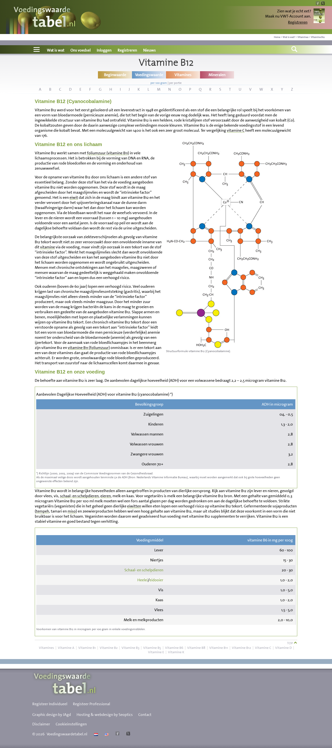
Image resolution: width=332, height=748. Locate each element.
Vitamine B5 (152, 647)
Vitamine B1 (87, 647)
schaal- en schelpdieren (79, 495)
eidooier (156, 580)
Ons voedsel (80, 50)
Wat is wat (55, 50)
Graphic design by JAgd (51, 714)
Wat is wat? (289, 37)
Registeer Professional (91, 703)
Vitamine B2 (109, 647)
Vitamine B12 (318, 37)
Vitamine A (66, 647)
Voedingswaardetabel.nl (67, 734)
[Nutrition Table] (106, 734)
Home (277, 37)
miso (72, 511)
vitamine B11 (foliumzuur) (89, 347)
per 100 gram (158, 83)
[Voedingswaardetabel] (44, 17)
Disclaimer (41, 724)
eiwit (74, 197)
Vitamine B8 (196, 647)
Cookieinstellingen (71, 724)
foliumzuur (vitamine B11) (108, 153)
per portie (175, 83)
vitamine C (236, 130)
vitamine (47, 247)
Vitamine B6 (174, 647)
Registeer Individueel (49, 703)
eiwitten (134, 506)
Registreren (297, 22)
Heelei (142, 580)
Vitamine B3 (130, 647)
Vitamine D (283, 647)
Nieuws (149, 50)
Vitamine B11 (218, 647)
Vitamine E (156, 652)
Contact (144, 714)
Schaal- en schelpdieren (143, 570)
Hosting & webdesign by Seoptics (105, 714)
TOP (290, 643)
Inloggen (104, 50)
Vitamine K (176, 652)
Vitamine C (263, 647)
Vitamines (302, 37)
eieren (105, 495)
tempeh (42, 511)
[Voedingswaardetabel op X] (127, 734)
